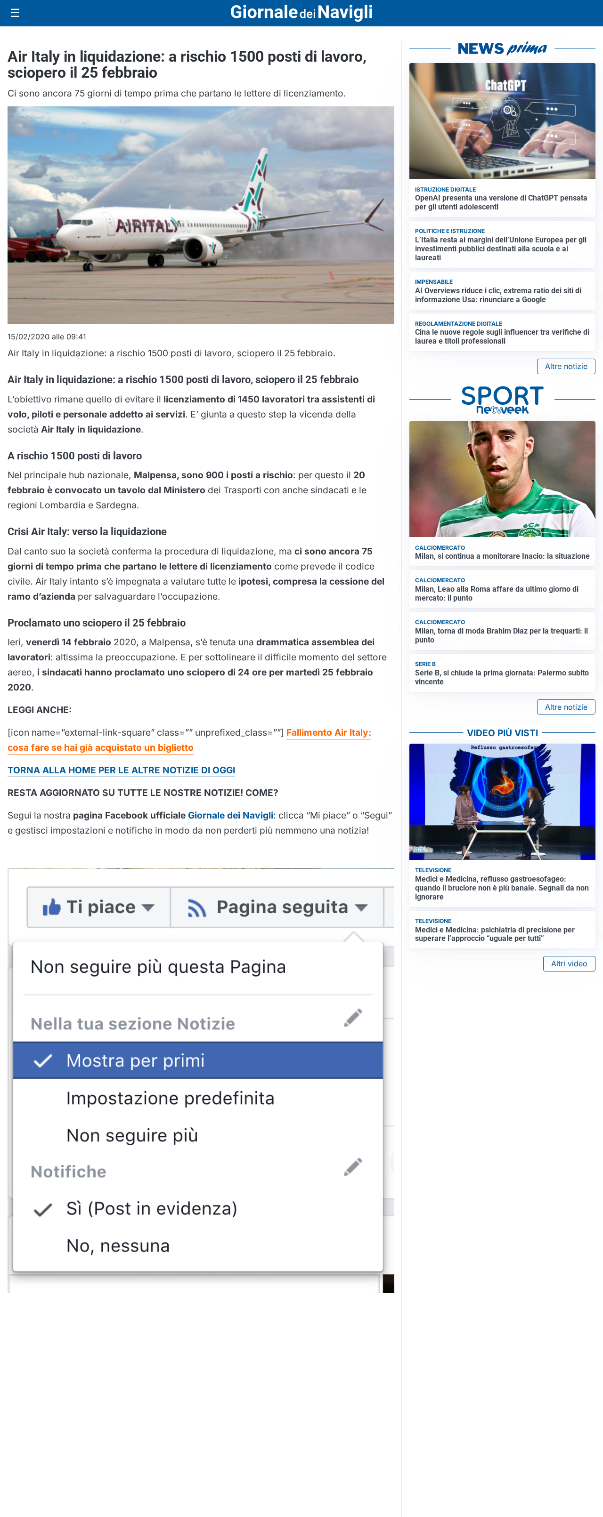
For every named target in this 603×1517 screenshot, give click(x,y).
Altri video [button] (569, 963)
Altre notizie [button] (566, 366)
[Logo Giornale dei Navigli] (301, 13)
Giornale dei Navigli (230, 815)
